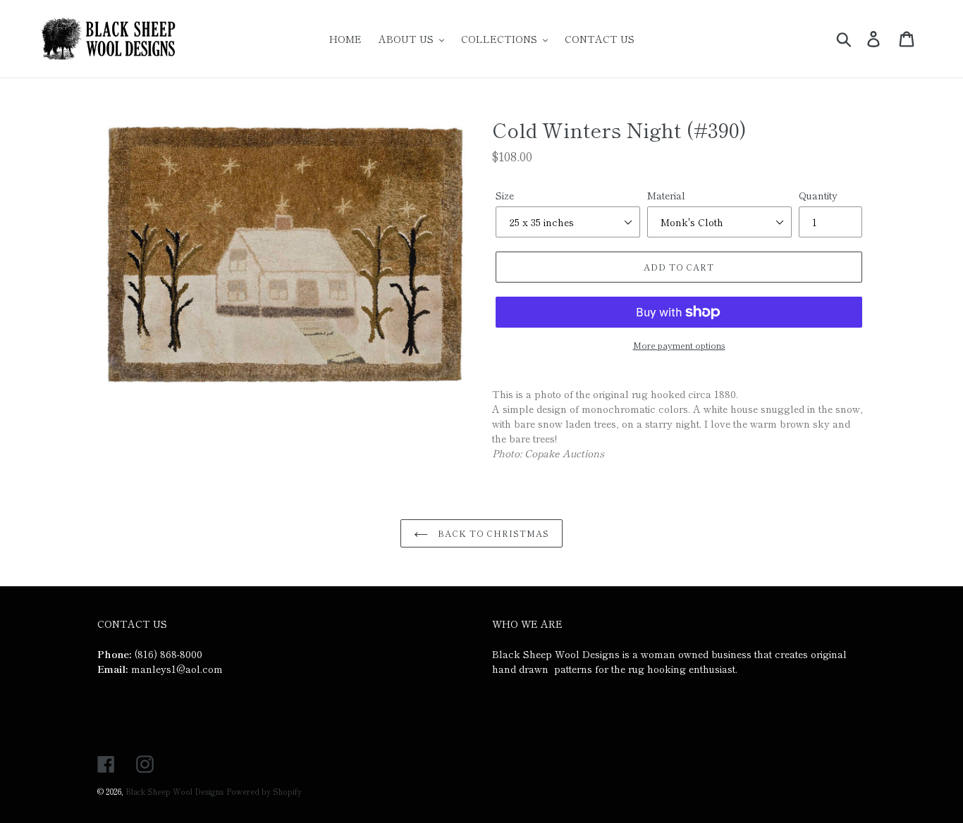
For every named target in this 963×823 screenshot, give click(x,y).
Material (666, 195)
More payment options (679, 345)
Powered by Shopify (264, 791)
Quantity (818, 195)
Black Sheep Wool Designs (174, 791)
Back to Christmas (492, 533)
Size (505, 195)
